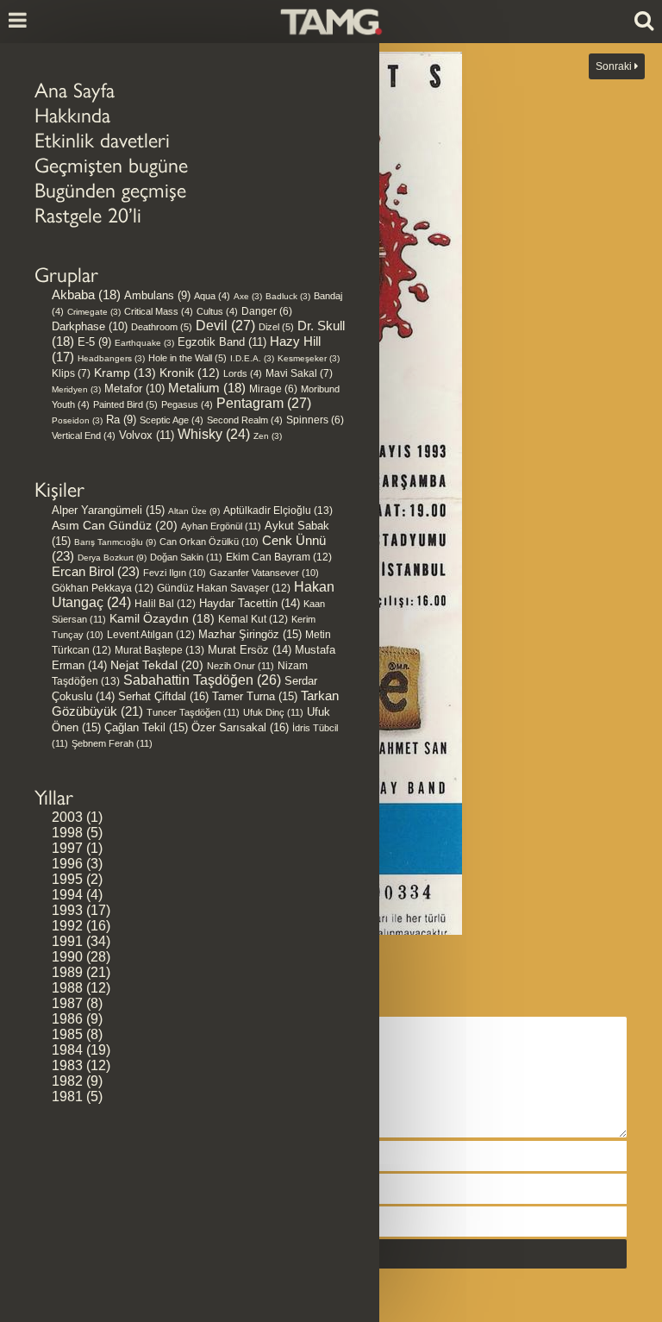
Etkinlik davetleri (102, 140)
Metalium (207, 388)
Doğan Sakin (186, 557)
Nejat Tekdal (156, 665)
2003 (67, 817)
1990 (67, 956)
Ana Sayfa (74, 90)
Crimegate (94, 311)
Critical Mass (158, 311)
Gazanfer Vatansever (264, 572)
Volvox (146, 435)
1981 (67, 1096)
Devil (225, 325)
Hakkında (72, 115)
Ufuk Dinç (273, 712)
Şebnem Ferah (112, 743)
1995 (67, 879)
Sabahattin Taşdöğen (202, 680)
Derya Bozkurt (112, 557)
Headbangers (111, 358)
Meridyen (76, 389)
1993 (67, 910)
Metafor (134, 388)
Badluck (287, 296)
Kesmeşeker (309, 358)
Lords (242, 373)
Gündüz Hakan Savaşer (223, 588)
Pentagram (263, 403)
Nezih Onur (240, 666)
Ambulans (157, 295)
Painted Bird (125, 404)
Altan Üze (194, 511)
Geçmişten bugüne (111, 165)
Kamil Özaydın (162, 618)
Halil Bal (165, 603)
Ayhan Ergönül (221, 526)
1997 (67, 848)
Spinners (315, 419)
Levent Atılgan (151, 635)
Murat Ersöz (249, 650)
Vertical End (84, 435)
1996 (67, 863)
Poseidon (77, 420)
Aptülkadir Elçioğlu (278, 510)
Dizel (276, 327)
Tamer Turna (254, 696)
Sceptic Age (171, 420)
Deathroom (161, 327)
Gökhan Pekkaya (102, 588)
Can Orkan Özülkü (209, 541)
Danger (266, 310)
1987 (67, 1003)
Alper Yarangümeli (108, 510)
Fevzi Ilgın (174, 572)
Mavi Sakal (299, 373)
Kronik (189, 373)
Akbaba (86, 295)
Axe (248, 296)
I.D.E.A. (252, 358)
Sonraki (615, 66)
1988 (67, 988)
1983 (67, 1065)
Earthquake (144, 343)
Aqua (212, 296)
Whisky (214, 434)
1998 (67, 832)
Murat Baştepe (159, 650)
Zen (267, 436)
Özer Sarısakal (240, 727)
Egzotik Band (222, 341)
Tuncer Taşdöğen (193, 712)
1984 (67, 1050)
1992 (67, 925)
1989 (67, 972)
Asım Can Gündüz (115, 525)
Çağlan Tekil (146, 727)
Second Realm (245, 420)
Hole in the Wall (187, 358)
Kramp (125, 372)
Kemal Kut (253, 619)
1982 (67, 1081)
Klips (71, 373)
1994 (67, 894)
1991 (67, 941)
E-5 (94, 341)
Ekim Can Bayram (279, 557)
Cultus (217, 311)
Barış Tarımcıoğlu (115, 542)
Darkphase (90, 326)
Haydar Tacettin (249, 604)
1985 (67, 1034)
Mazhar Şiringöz (250, 634)
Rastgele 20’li (87, 215)
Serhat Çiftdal (163, 696)
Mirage (273, 388)
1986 (67, 1019)
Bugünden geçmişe (110, 190)
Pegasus (187, 404)
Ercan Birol (96, 571)
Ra (121, 419)
